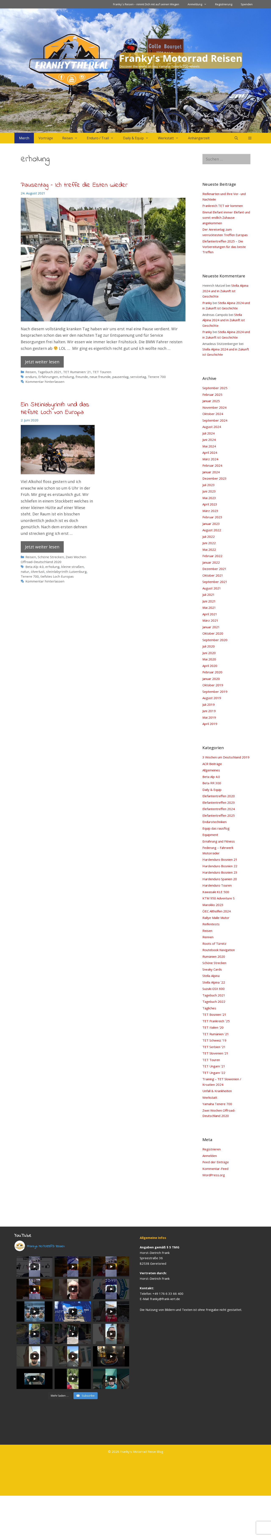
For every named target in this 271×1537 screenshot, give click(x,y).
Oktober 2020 (212, 633)
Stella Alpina (211, 976)
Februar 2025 (212, 394)
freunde (82, 377)
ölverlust (37, 571)
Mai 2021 (209, 607)
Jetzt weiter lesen (42, 362)
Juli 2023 (208, 485)
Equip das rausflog (216, 828)
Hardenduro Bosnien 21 (219, 859)
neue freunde (100, 377)
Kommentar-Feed (215, 1168)
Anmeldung (195, 4)
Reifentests (211, 924)
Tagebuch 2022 (213, 1001)
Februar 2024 (212, 465)
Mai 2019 (209, 717)
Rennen (207, 937)
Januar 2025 (211, 401)
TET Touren (102, 372)
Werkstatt (166, 138)
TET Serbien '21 (214, 1047)
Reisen (67, 138)
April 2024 (209, 452)
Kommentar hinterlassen (44, 381)
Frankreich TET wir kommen (222, 205)
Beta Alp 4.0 (34, 566)
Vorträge (46, 138)
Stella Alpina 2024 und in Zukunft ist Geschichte (225, 290)
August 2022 (211, 530)
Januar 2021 (211, 627)
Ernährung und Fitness (218, 841)
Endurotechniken (214, 822)
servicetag (138, 377)
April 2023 (209, 504)
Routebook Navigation (218, 950)
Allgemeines (211, 770)
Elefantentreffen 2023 (218, 802)
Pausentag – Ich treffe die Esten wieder (74, 185)
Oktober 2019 (212, 685)
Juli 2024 (208, 433)
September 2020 (214, 640)
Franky (207, 303)
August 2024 (211, 427)
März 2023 (210, 511)
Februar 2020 (212, 672)
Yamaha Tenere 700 (217, 1104)
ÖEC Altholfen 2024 (216, 911)
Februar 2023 (212, 517)
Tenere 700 (157, 377)
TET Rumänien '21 (77, 372)
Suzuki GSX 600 (213, 988)
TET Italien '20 (213, 1027)
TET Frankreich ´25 (216, 1021)
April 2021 (209, 614)
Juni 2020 (209, 653)
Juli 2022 (208, 536)
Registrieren (211, 1149)
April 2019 (209, 724)
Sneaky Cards (212, 969)
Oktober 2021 (212, 575)
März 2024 (210, 459)
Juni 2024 (209, 439)
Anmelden (209, 1156)
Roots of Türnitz (214, 943)
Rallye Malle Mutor (215, 918)
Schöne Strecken (51, 557)
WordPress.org (213, 1175)
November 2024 (214, 407)
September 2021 (214, 582)
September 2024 (214, 420)
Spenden (247, 4)
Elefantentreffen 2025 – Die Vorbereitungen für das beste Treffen (224, 246)
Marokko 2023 (212, 905)
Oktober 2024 (212, 414)
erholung (67, 377)
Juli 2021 (208, 594)
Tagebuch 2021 (49, 372)
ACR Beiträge (212, 764)
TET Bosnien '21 (214, 1014)
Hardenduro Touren (217, 885)
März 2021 (210, 620)
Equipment (210, 835)
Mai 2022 (209, 549)
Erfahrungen (48, 377)
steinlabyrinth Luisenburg (66, 571)
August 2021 (211, 588)
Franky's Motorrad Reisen (180, 58)
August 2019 (211, 698)
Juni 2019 (209, 711)
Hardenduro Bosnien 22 (219, 866)
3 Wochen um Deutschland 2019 (225, 757)
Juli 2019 (208, 704)
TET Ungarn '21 (213, 1066)
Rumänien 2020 (213, 956)
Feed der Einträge (215, 1162)
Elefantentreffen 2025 (218, 815)
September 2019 (214, 691)
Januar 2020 (211, 679)
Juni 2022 (209, 543)
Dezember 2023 (214, 478)
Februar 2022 (212, 556)
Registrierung (223, 4)
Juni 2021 (209, 601)
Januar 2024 (211, 472)
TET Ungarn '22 (213, 1073)
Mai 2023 (209, 498)
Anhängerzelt (199, 138)
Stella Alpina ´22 (213, 982)
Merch (24, 138)
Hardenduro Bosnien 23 (219, 872)
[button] (250, 138)
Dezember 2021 (214, 569)
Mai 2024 (209, 446)
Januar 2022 (211, 562)
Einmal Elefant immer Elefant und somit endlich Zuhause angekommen (226, 217)
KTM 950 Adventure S (218, 898)
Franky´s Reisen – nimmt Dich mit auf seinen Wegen (146, 4)
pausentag (120, 377)
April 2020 (209, 666)
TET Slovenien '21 (215, 1053)
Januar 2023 (211, 524)
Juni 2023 (209, 491)
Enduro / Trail (98, 138)
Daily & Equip (133, 138)
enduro (31, 377)
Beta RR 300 (211, 783)
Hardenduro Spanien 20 (219, 879)
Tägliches (209, 1008)
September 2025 (214, 388)
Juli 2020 (208, 646)
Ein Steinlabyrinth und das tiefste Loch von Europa (55, 408)
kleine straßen (72, 566)
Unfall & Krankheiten (217, 1091)
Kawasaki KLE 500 (215, 892)
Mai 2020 (209, 659)
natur (25, 571)
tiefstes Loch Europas (57, 576)
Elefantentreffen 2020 (218, 796)
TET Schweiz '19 (214, 1040)
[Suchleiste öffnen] (236, 138)
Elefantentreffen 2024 (218, 809)
